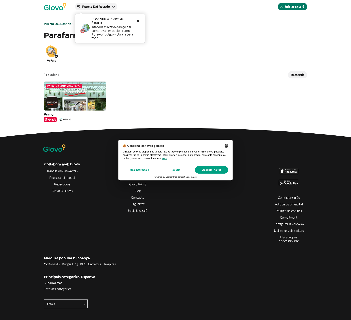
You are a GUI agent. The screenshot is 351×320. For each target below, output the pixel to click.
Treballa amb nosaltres (62, 171)
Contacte (137, 197)
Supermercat (53, 283)
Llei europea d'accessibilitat (289, 239)
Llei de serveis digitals (289, 230)
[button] (51, 53)
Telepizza (109, 264)
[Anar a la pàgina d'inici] (55, 6)
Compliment (288, 217)
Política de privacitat (288, 204)
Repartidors (62, 184)
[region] (175, 53)
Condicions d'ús (289, 197)
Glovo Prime (137, 184)
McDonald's (52, 264)
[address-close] (138, 21)
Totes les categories (57, 289)
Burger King (70, 264)
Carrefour (94, 264)
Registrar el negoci (62, 177)
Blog (138, 191)
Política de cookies (289, 211)
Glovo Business (62, 191)
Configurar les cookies (289, 224)
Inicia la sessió (137, 210)
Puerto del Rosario (57, 24)
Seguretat (138, 204)
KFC (83, 264)
